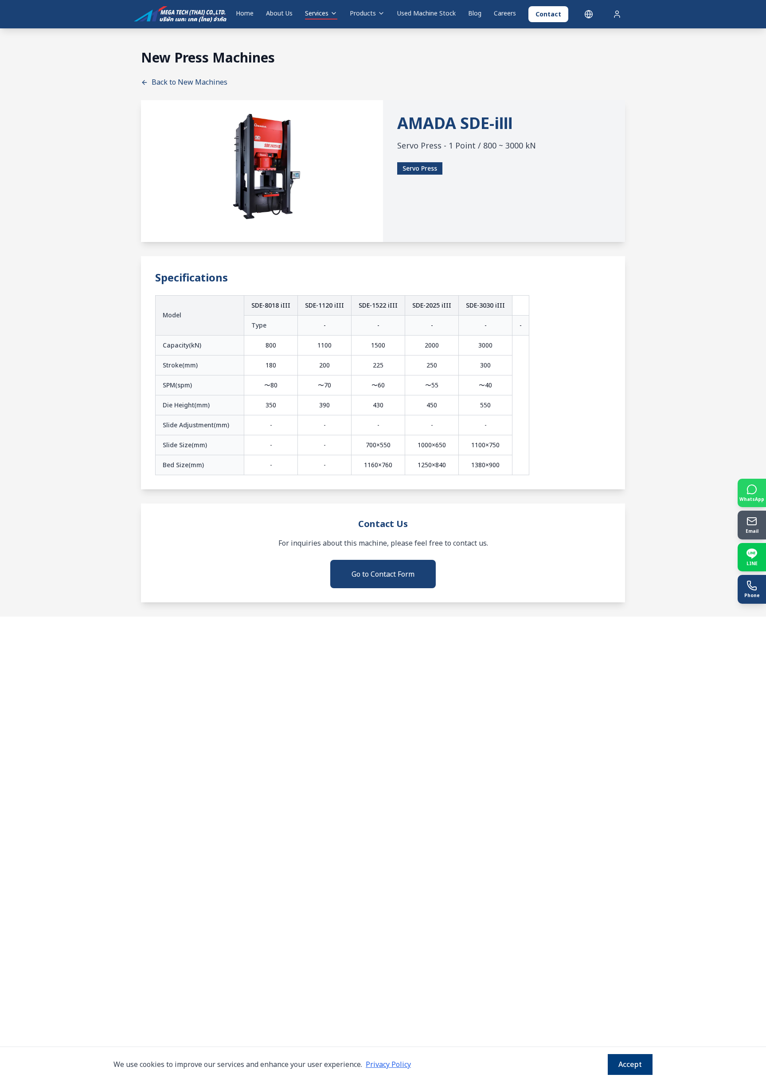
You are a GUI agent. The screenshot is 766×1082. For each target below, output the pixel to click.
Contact (548, 14)
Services (316, 13)
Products (363, 13)
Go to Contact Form (383, 574)
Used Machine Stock (426, 13)
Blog (474, 13)
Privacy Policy (388, 1064)
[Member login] (617, 14)
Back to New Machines (189, 82)
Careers (505, 13)
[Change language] (589, 14)
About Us (279, 13)
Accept (630, 1064)
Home (245, 13)
